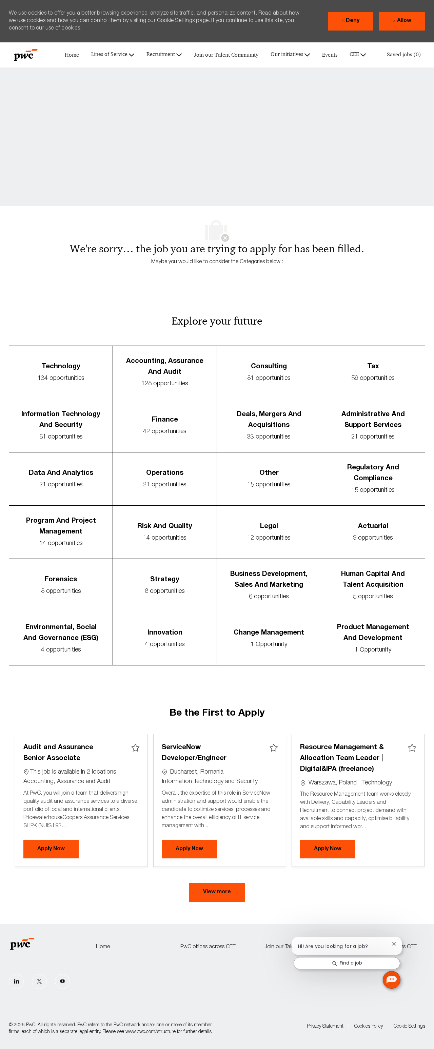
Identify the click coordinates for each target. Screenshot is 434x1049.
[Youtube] (62, 981)
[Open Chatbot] (391, 980)
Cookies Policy (368, 1026)
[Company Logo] (26, 55)
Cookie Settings (409, 1026)
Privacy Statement (325, 1026)
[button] (217, 892)
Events (329, 55)
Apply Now (58, 849)
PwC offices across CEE (208, 947)
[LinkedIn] (16, 981)
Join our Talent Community (226, 55)
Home (72, 55)
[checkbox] (135, 748)
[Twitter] (39, 981)
